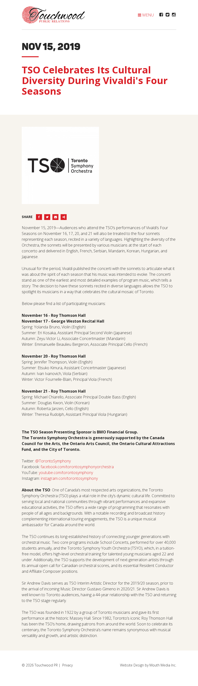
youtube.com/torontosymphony (66, 472)
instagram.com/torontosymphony (69, 478)
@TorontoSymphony (53, 461)
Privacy (67, 665)
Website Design (132, 665)
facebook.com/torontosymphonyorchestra (77, 466)
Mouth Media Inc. (162, 665)
